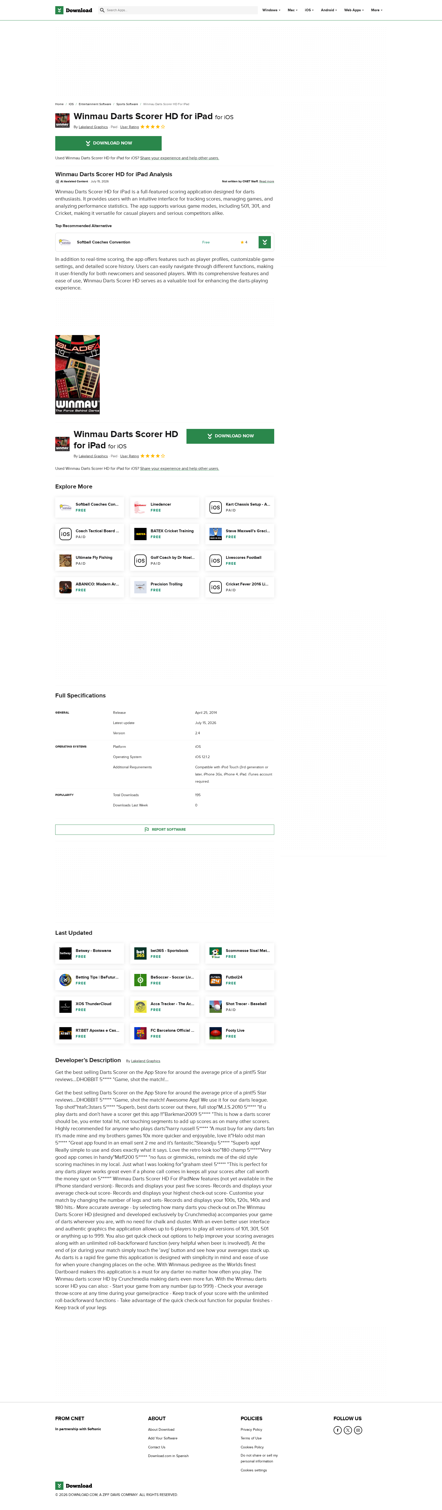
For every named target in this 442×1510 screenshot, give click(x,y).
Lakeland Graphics (145, 1061)
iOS (308, 10)
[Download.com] (73, 10)
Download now (112, 143)
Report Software (169, 829)
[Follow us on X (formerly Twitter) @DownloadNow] (348, 1430)
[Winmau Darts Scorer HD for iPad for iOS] (62, 120)
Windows (270, 10)
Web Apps (352, 10)
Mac (291, 10)
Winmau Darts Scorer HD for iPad (154, 116)
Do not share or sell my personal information (259, 1458)
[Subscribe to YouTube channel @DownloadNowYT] (358, 1430)
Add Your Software (163, 1438)
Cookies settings (254, 1470)
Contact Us (156, 1447)
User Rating (129, 127)
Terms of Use (251, 1438)
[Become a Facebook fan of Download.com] (338, 1430)
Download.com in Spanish (168, 1456)
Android (327, 10)
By (91, 127)
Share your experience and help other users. (179, 158)
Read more (266, 181)
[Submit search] (102, 10)
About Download (161, 1429)
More (375, 10)
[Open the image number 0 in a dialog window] (77, 374)
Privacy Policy (251, 1429)
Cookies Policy (252, 1447)
